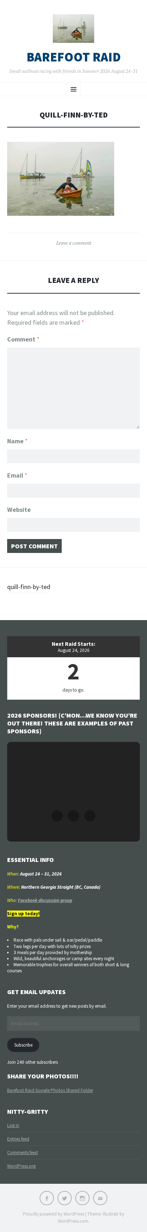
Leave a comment (73, 243)
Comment (23, 339)
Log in (13, 1125)
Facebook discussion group (45, 900)
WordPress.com (73, 1221)
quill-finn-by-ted (28, 587)
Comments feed (22, 1152)
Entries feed (18, 1139)
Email (17, 475)
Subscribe (23, 1045)
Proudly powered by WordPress (53, 1214)
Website (19, 509)
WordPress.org (21, 1166)
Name (17, 441)
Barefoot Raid (73, 57)
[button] (57, 815)
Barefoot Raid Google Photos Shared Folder (50, 1090)
